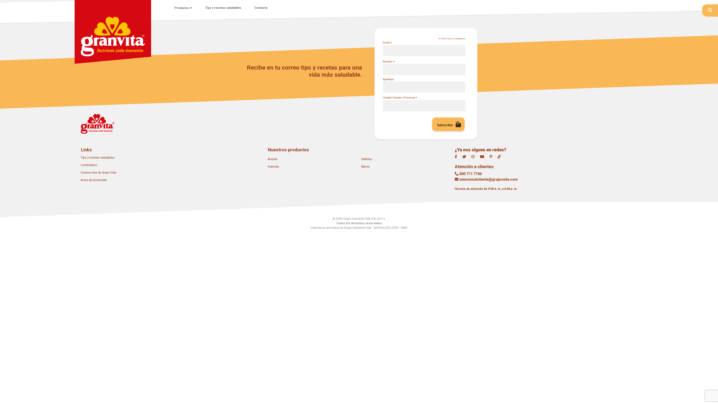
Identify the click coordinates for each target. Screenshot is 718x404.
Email (387, 43)
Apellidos (388, 79)
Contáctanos (89, 165)
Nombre (389, 61)
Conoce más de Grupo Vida (98, 172)
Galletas (366, 159)
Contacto (261, 8)
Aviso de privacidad (94, 180)
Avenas (272, 159)
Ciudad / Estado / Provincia (400, 98)
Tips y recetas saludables (223, 8)
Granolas (273, 166)
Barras (365, 166)
